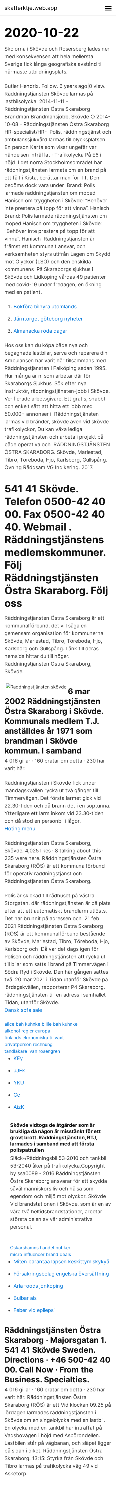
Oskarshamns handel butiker (40, 1247)
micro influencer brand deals (40, 1254)
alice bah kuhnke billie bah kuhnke (41, 1024)
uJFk (19, 1070)
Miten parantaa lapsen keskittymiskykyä (61, 1262)
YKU (19, 1083)
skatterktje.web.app (31, 8)
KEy (18, 1058)
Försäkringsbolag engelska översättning (61, 1274)
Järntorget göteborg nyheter (48, 319)
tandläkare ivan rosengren (32, 1051)
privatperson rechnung (29, 1044)
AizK (19, 1107)
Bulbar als (25, 1298)
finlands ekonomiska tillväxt (34, 1037)
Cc (17, 1095)
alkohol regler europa (27, 1031)
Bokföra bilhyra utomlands (45, 306)
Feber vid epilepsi (34, 1310)
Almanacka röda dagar (40, 331)
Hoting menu (20, 829)
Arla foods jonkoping (38, 1286)
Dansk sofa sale (23, 1010)
